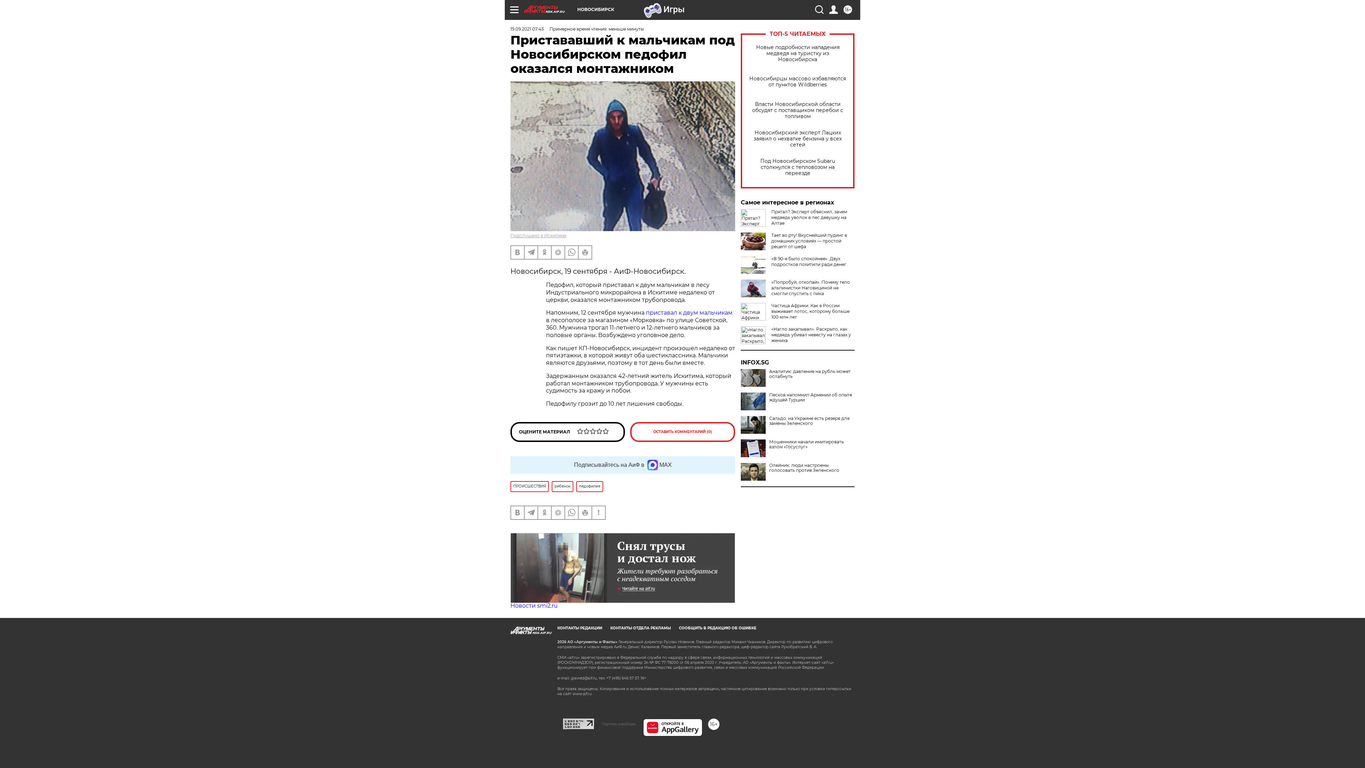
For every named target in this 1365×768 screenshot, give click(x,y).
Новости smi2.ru (534, 605)
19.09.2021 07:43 (527, 29)
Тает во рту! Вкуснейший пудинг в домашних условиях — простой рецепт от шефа (809, 241)
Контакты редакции (579, 628)
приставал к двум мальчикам (689, 312)
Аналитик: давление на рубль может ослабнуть (810, 374)
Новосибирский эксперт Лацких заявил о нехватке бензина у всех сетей (798, 139)
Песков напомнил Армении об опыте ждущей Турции (810, 397)
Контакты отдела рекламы (640, 628)
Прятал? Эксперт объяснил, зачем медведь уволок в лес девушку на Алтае (809, 217)
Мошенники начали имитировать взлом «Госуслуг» (806, 444)
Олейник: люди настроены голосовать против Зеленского (804, 468)
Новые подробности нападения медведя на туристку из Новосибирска (798, 53)
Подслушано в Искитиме (538, 235)
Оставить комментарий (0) (682, 432)
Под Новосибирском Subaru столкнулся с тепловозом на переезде (797, 167)
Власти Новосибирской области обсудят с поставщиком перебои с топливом (797, 110)
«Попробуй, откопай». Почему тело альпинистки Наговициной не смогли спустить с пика (810, 287)
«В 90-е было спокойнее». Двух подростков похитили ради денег (808, 261)
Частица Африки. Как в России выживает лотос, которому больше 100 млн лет (810, 311)
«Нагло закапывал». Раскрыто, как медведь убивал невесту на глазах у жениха (811, 334)
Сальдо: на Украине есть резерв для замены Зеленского (809, 421)
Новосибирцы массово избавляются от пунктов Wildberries (797, 82)
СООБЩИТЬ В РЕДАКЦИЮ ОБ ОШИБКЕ (717, 628)
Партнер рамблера (619, 724)
